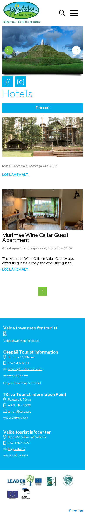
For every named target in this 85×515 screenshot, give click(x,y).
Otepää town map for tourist (22, 383)
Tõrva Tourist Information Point (34, 395)
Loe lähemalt (15, 175)
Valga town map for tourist (30, 328)
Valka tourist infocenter (27, 432)
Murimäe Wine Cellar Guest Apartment (35, 238)
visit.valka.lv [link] (19, 455)
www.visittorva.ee (15, 418)
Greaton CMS (76, 510)
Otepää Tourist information (30, 352)
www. (7, 455)
